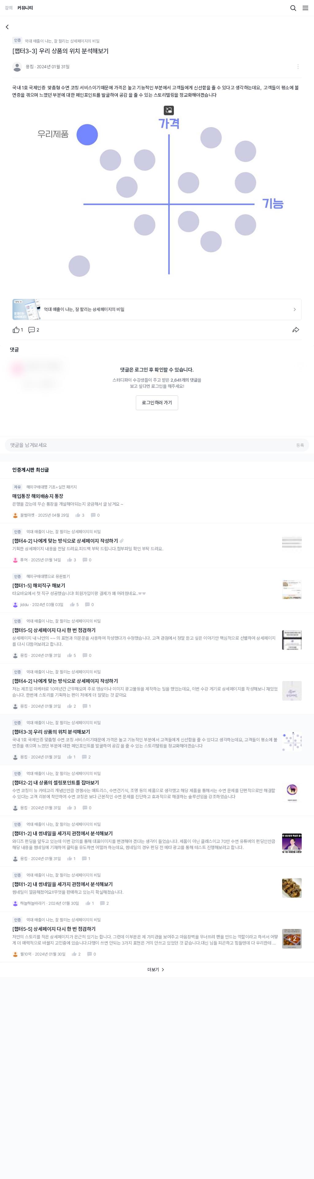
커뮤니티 (25, 7)
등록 (300, 445)
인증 (17, 40)
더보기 (153, 969)
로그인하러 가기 (157, 403)
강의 (9, 7)
